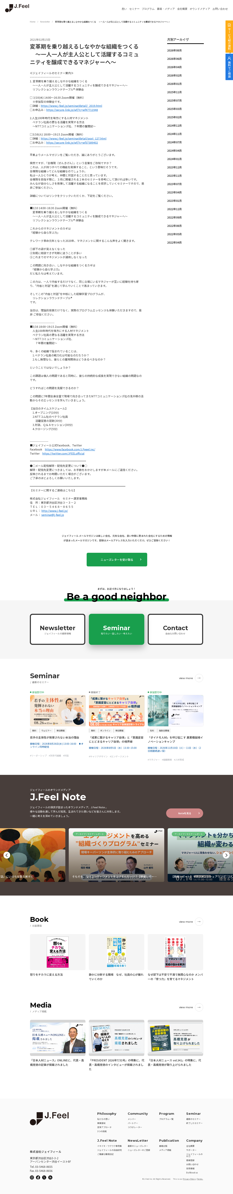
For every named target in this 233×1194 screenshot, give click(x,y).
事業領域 (101, 1123)
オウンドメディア (200, 8)
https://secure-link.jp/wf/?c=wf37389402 (72, 142)
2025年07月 (174, 100)
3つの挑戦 (102, 1131)
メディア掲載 (165, 1149)
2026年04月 (174, 67)
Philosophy (106, 1113)
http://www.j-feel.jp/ (54, 511)
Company (194, 1140)
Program (166, 1113)
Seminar (116, 629)
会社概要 (182, 8)
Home (32, 22)
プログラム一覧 (166, 1118)
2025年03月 (174, 109)
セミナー (134, 8)
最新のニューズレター (138, 1145)
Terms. (200, 1179)
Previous (6, 855)
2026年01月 (174, 84)
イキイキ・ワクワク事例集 (109, 1145)
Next (226, 855)
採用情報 (190, 1168)
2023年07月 (174, 184)
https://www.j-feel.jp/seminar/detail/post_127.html (73, 138)
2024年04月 (174, 150)
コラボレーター (135, 1127)
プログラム (148, 8)
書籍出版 (163, 1145)
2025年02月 (174, 117)
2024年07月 (174, 142)
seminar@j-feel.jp (52, 515)
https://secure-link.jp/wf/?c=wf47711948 (72, 110)
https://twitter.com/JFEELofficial (63, 453)
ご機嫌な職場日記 (105, 1154)
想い (124, 8)
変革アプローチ (104, 1127)
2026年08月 (174, 50)
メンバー (132, 1118)
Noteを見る (184, 813)
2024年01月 (174, 159)
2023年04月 (174, 192)
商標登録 (190, 1160)
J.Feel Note (107, 1140)
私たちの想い (103, 1118)
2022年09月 (174, 217)
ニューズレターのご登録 (139, 1149)
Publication (169, 1140)
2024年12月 (174, 125)
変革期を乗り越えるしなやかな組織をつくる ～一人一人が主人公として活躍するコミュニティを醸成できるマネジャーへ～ (112, 22)
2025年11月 (174, 92)
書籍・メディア (166, 8)
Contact (175, 629)
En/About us (192, 1172)
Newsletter (45, 22)
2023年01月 (174, 201)
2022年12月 (174, 209)
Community (138, 1113)
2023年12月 (174, 167)
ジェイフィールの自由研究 (109, 1149)
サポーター (191, 1149)
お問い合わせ (220, 8)
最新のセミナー (193, 1118)
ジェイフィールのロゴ (194, 1155)
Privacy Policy (189, 1179)
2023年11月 (174, 176)
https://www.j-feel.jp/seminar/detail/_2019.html (71, 106)
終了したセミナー (194, 1123)
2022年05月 (174, 234)
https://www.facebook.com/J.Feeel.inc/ (70, 449)
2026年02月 (174, 75)
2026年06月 (174, 59)
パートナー (133, 1123)
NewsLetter (138, 1140)
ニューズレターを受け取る (117, 560)
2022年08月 (174, 226)
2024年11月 (174, 134)
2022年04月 (174, 242)
